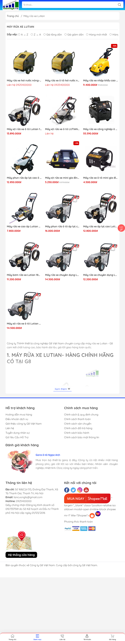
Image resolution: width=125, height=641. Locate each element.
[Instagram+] (79, 490)
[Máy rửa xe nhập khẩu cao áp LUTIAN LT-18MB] (100, 60)
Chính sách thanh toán (77, 419)
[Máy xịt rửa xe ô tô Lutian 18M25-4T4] (24, 109)
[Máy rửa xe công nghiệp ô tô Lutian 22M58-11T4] (100, 109)
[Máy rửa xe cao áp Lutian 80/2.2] (24, 206)
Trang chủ (13, 16)
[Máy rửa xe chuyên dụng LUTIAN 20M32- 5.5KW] (62, 255)
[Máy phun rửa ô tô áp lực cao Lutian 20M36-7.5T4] (62, 206)
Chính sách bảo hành (76, 432)
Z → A (37, 34)
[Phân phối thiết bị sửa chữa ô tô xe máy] (11, 5)
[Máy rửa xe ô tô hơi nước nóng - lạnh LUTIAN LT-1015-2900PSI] (62, 60)
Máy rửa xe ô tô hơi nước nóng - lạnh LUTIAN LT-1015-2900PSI (62, 80)
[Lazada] (98, 513)
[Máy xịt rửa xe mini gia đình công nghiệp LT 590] (62, 157)
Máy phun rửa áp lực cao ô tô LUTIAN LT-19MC (24, 177)
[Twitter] (73, 490)
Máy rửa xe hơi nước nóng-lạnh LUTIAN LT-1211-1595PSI (24, 80)
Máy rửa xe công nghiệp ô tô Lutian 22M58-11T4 (100, 129)
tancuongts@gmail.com (28, 497)
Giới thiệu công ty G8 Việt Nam (24, 423)
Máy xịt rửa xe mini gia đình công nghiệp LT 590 (62, 177)
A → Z (24, 34)
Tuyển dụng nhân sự (18, 432)
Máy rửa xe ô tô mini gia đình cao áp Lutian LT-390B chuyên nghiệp (100, 177)
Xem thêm (61, 389)
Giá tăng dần (54, 34)
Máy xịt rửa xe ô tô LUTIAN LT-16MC (62, 129)
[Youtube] (86, 490)
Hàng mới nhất (98, 34)
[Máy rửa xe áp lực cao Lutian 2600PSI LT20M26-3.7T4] (100, 206)
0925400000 (24, 501)
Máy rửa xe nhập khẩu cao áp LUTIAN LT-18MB (100, 80)
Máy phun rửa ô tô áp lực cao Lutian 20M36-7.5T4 (62, 226)
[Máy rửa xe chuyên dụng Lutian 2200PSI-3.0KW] (100, 255)
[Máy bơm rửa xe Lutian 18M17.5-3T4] (24, 255)
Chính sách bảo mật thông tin (81, 437)
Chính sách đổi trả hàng (78, 428)
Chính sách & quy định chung (81, 414)
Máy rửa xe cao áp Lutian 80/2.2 (24, 226)
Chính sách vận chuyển (77, 423)
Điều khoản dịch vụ (17, 419)
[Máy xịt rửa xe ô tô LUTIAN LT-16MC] (62, 109)
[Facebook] (66, 490)
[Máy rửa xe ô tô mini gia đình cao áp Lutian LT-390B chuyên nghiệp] (100, 157)
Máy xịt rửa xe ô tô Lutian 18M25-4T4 (24, 129)
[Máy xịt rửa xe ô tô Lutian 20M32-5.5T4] (24, 303)
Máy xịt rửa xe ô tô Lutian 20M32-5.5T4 (24, 323)
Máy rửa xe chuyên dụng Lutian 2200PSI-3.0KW (100, 274)
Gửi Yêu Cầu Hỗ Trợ (17, 437)
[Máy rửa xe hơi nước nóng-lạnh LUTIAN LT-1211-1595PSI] (24, 60)
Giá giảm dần (75, 34)
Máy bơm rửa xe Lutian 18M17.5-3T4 (24, 274)
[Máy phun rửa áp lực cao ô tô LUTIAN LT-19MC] (24, 157)
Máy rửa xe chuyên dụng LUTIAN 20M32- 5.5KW (62, 274)
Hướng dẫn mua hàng (19, 414)
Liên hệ (10, 428)
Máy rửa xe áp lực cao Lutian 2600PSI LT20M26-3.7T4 (100, 226)
